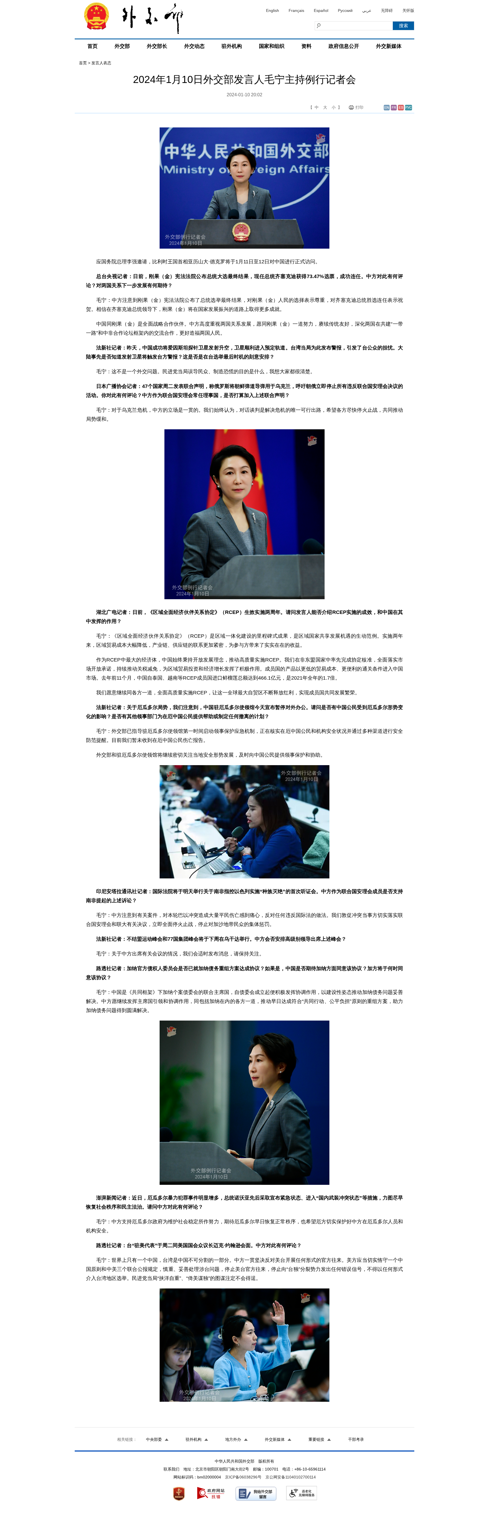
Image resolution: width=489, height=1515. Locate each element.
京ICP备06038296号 (243, 1477)
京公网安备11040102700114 (290, 1477)
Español (321, 10)
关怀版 (408, 10)
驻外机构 (232, 46)
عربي (366, 10)
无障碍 (387, 10)
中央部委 (154, 1439)
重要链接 (316, 1439)
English (272, 10)
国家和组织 (271, 46)
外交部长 (157, 46)
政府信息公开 (344, 46)
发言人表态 (101, 63)
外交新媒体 (389, 46)
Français (296, 10)
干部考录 (356, 1439)
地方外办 (233, 1439)
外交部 (122, 46)
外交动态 (194, 46)
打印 (359, 107)
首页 (92, 46)
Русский (345, 10)
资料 (306, 46)
